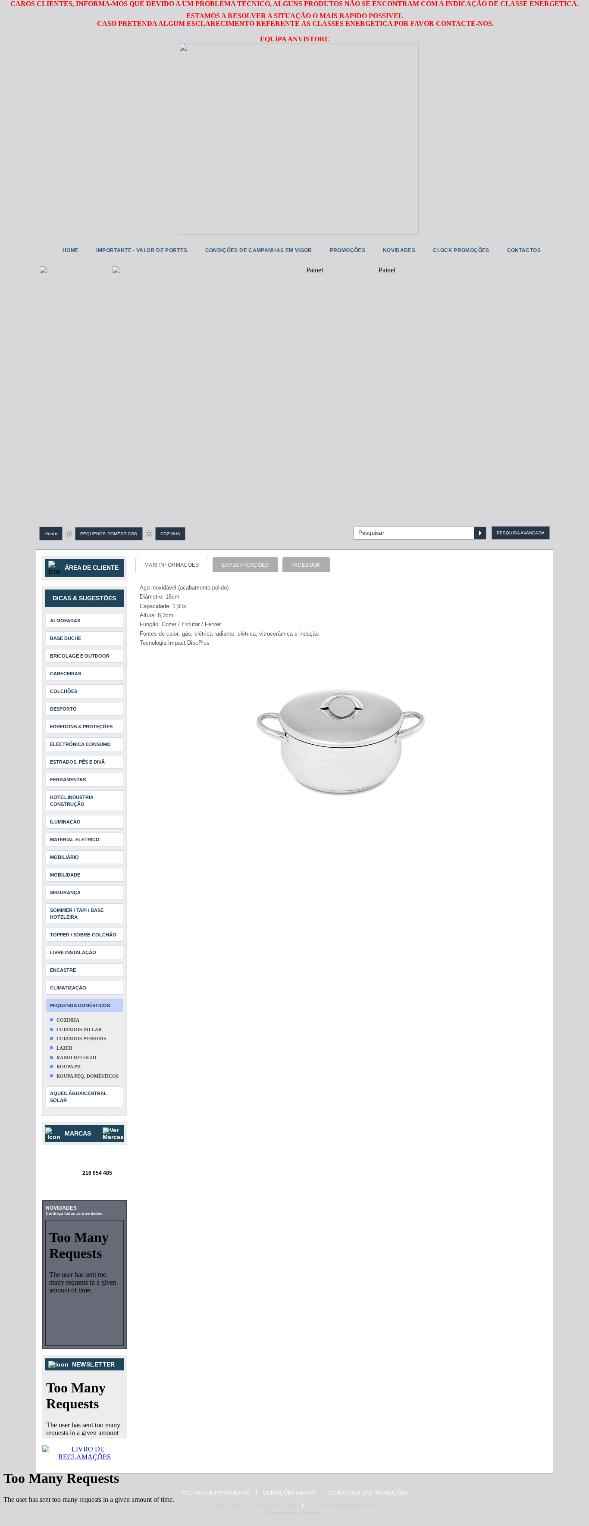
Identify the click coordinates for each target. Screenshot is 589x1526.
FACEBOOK (306, 565)
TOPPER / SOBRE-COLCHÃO (83, 934)
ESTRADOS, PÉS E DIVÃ (77, 762)
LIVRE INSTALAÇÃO (73, 952)
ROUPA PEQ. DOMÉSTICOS (87, 1076)
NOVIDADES (399, 250)
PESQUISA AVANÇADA (521, 533)
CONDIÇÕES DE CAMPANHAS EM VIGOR (258, 250)
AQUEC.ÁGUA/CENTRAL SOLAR (78, 1097)
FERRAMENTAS (68, 779)
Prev (52, 375)
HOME (70, 250)
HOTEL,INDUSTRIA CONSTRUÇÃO (72, 801)
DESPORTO (63, 709)
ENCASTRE (63, 970)
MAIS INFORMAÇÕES (171, 565)
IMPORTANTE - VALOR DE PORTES (141, 250)
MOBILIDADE (65, 874)
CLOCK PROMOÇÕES (461, 250)
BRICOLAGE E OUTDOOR (80, 655)
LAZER (64, 1048)
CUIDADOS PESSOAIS (81, 1038)
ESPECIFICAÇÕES (245, 565)
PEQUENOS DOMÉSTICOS (109, 533)
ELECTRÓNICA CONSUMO (80, 744)
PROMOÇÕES (347, 250)
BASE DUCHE (65, 638)
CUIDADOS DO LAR (79, 1029)
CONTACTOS (524, 250)
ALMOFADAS (65, 620)
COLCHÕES (63, 691)
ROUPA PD (68, 1066)
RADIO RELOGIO (76, 1057)
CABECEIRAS (65, 673)
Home (50, 533)
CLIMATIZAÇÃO (68, 987)
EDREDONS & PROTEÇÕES (81, 726)
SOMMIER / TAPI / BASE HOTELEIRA (76, 914)
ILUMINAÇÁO (65, 821)
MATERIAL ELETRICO (75, 839)
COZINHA (170, 533)
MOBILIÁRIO (64, 857)
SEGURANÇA (65, 892)
